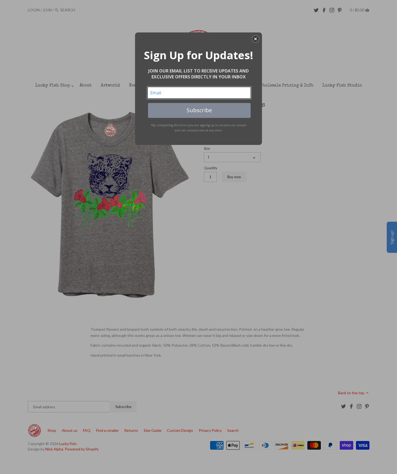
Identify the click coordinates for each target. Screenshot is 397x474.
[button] (255, 39)
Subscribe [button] (199, 110)
